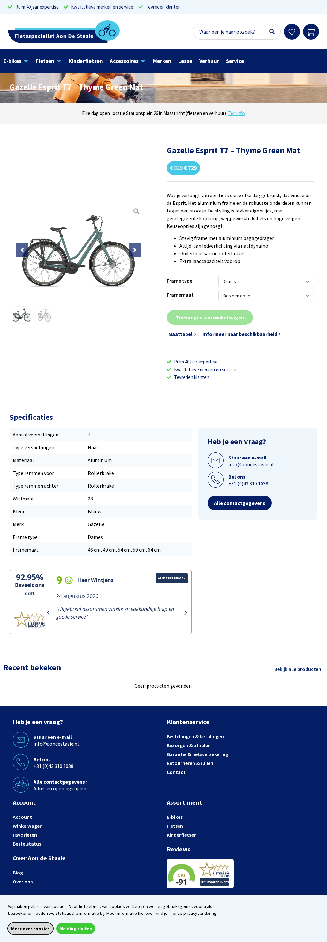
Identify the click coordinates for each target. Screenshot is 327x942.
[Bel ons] (216, 480)
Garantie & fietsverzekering (197, 754)
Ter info (236, 113)
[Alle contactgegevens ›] (21, 785)
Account (22, 817)
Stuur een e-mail (247, 457)
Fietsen (175, 826)
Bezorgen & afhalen (189, 745)
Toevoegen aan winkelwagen (210, 317)
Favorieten (25, 835)
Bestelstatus (27, 844)
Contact (176, 772)
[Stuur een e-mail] (216, 460)
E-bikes (175, 817)
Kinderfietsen (182, 835)
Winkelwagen (27, 826)
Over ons (23, 881)
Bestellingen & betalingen (195, 736)
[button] (16, 61)
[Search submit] (272, 32)
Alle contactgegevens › (60, 781)
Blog (18, 872)
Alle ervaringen (172, 578)
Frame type (179, 280)
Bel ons (237, 477)
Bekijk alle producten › (299, 669)
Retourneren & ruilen (190, 763)
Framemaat (180, 294)
